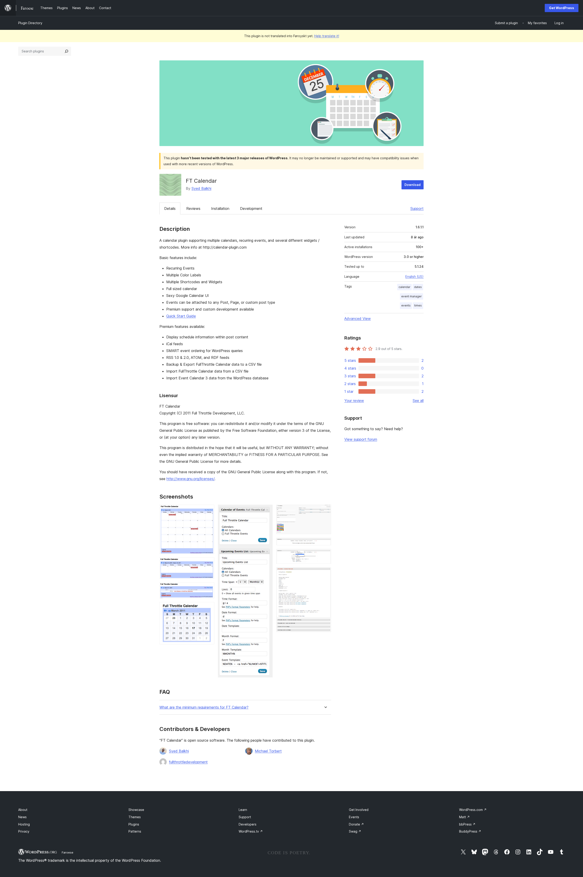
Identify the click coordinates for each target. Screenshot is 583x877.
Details (170, 208)
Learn (243, 810)
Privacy (23, 831)
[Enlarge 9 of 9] (325, 573)
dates (418, 287)
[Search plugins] (66, 51)
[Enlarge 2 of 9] (208, 563)
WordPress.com (473, 810)
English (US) (414, 276)
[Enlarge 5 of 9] (266, 511)
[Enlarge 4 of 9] (208, 608)
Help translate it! (326, 36)
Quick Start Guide (181, 316)
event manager (411, 296)
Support (417, 208)
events (406, 305)
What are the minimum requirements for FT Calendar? (203, 707)
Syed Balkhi (201, 188)
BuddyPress (470, 831)
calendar (404, 287)
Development (251, 208)
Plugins (133, 824)
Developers (247, 824)
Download (412, 185)
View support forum (360, 439)
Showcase (136, 810)
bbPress (467, 824)
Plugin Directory (30, 23)
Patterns (134, 831)
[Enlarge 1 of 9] (208, 511)
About (22, 810)
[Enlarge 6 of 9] (325, 511)
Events (354, 817)
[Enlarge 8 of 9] (325, 555)
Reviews (193, 208)
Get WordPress (561, 8)
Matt (464, 817)
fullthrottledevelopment (188, 762)
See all (418, 400)
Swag (355, 831)
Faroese (67, 852)
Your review (354, 400)
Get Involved (358, 810)
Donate (356, 824)
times (418, 305)
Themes (134, 817)
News (22, 817)
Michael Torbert (268, 751)
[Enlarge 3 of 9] (208, 588)
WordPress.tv (251, 831)
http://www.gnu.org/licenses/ (190, 478)
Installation (220, 208)
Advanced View (357, 318)
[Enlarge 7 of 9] (325, 544)
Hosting (24, 824)
